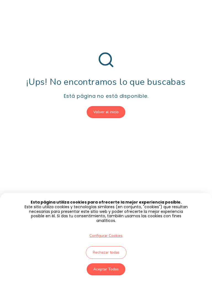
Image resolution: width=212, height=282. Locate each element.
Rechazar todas (106, 252)
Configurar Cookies (106, 235)
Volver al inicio (106, 112)
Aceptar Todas (106, 269)
